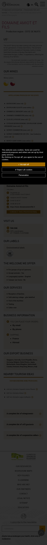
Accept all (24, 164)
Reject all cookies (24, 169)
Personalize (24, 175)
